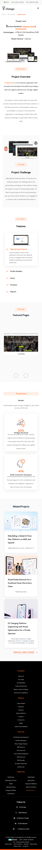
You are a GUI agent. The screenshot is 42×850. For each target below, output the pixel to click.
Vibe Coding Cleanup (21, 744)
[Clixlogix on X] (16, 813)
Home (4, 14)
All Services (21, 767)
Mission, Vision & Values (21, 689)
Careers (21, 716)
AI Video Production (21, 763)
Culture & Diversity (21, 686)
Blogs (21, 723)
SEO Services (21, 757)
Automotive (10, 793)
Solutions (21, 707)
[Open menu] (38, 8)
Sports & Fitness (31, 787)
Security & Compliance (21, 693)
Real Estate (31, 777)
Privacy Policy (8, 844)
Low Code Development (21, 754)
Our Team (21, 679)
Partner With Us (21, 713)
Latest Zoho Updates (21, 726)
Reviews (21, 710)
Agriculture (31, 780)
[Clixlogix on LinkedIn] (16, 823)
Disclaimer (25, 846)
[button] (16, 375)
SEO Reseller (21, 760)
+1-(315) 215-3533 (33, 2)
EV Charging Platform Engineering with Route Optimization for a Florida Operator (19, 628)
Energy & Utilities (11, 790)
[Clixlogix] (13, 8)
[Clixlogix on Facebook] (17, 807)
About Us (21, 676)
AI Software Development (21, 737)
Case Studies (11, 14)
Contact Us (21, 720)
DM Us (7, 2)
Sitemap (26, 844)
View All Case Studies (23, 652)
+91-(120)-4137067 (18, 2)
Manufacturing (10, 787)
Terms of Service (17, 844)
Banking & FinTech (11, 780)
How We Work (21, 683)
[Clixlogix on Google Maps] (14, 818)
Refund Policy (33, 844)
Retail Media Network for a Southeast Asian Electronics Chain (20, 583)
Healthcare (11, 777)
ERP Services (21, 747)
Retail (11, 784)
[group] (21, 344)
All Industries (30, 790)
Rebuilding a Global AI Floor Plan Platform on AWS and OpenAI (20, 539)
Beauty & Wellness (31, 784)
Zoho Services (21, 750)
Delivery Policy (17, 846)
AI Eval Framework (21, 740)
